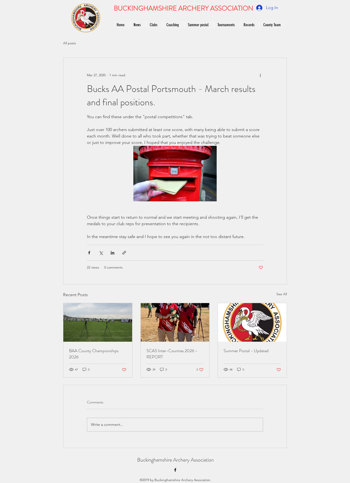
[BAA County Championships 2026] (97, 322)
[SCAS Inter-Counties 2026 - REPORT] (175, 322)
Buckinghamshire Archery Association (175, 459)
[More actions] (260, 75)
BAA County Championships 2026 (94, 354)
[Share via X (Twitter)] (101, 252)
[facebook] (175, 470)
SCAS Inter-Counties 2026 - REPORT (171, 354)
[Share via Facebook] (89, 252)
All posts (69, 43)
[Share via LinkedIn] (112, 252)
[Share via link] (124, 252)
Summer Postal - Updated (246, 351)
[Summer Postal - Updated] (252, 322)
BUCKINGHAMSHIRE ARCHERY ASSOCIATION (183, 8)
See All (281, 294)
